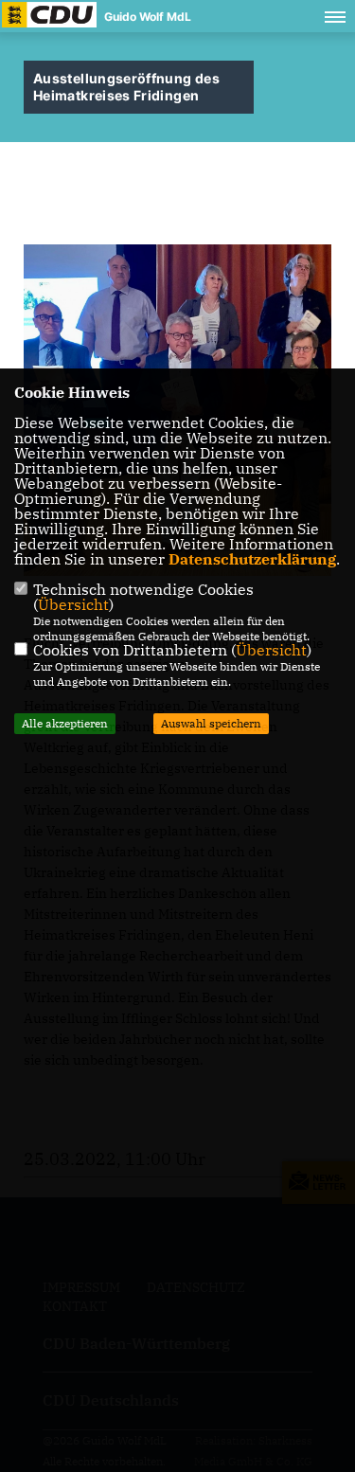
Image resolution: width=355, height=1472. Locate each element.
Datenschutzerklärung (252, 558)
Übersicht (73, 604)
